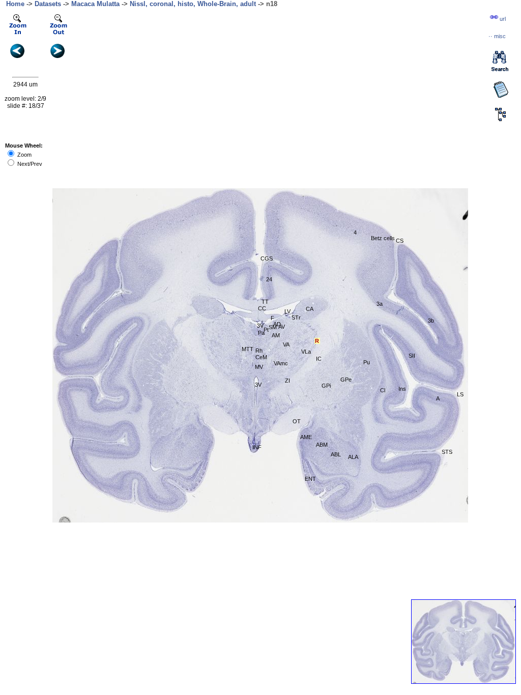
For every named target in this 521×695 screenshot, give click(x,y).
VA (286, 344)
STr (296, 317)
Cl (382, 390)
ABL (336, 454)
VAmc (281, 363)
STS (447, 452)
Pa (261, 333)
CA (309, 309)
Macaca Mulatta (95, 4)
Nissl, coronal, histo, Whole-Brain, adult (193, 4)
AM (276, 335)
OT (297, 421)
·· (497, 36)
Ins (402, 389)
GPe (346, 380)
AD (277, 324)
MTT (247, 349)
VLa (306, 352)
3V (260, 326)
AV (281, 327)
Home (15, 4)
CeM (261, 357)
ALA (353, 457)
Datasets (48, 4)
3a (380, 304)
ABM (322, 445)
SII (412, 356)
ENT (310, 479)
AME (306, 437)
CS (399, 241)
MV (259, 367)
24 (269, 279)
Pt (266, 330)
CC (262, 308)
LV (287, 311)
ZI (287, 381)
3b (431, 320)
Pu (366, 362)
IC (319, 359)
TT (265, 302)
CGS (266, 258)
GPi (326, 386)
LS (460, 394)
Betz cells (383, 238)
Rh (259, 350)
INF (257, 447)
